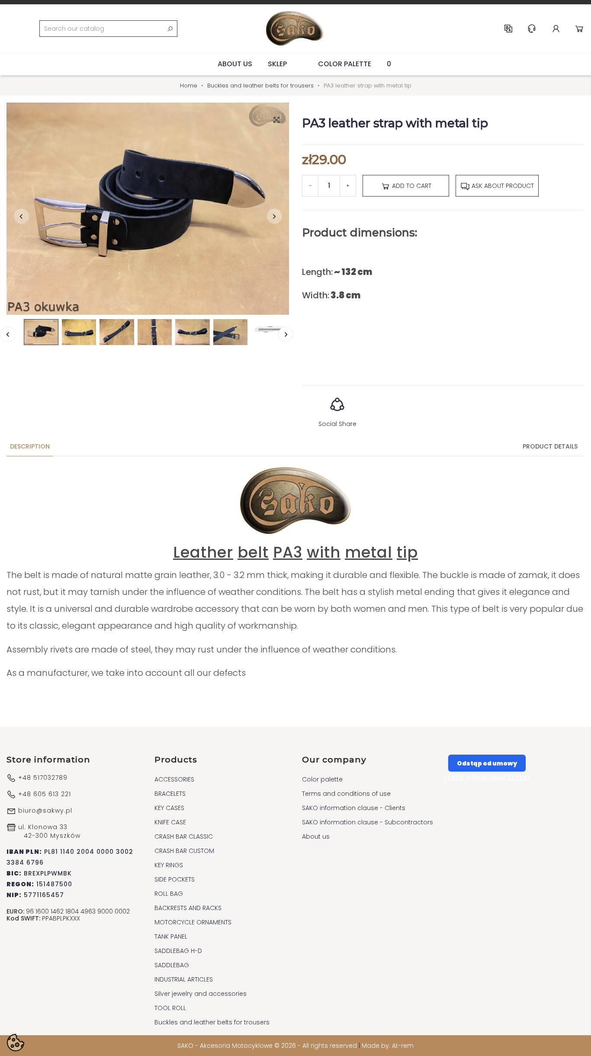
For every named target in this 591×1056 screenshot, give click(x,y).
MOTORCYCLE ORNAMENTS (192, 922)
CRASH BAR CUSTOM (184, 850)
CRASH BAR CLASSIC (183, 836)
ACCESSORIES (174, 779)
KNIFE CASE (170, 822)
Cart (579, 28)
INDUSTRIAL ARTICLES (183, 979)
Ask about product (502, 185)
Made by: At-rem (388, 1045)
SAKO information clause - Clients (353, 808)
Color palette (344, 64)
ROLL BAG (168, 893)
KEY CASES (169, 808)
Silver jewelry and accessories (200, 993)
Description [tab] (30, 446)
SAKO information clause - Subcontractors (367, 822)
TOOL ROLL (170, 1008)
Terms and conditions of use (346, 793)
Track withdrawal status (487, 777)
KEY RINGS (168, 865)
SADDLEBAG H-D (178, 950)
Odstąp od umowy (487, 763)
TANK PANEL (170, 936)
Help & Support (531, 28)
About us (235, 64)
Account (556, 28)
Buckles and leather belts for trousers (212, 1022)
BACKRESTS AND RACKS (188, 908)
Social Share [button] (337, 424)
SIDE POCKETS (174, 879)
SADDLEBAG (171, 965)
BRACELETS (170, 793)
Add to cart (410, 185)
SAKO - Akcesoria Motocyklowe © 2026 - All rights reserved (268, 1045)
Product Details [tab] (550, 446)
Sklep (277, 64)
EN (508, 28)
